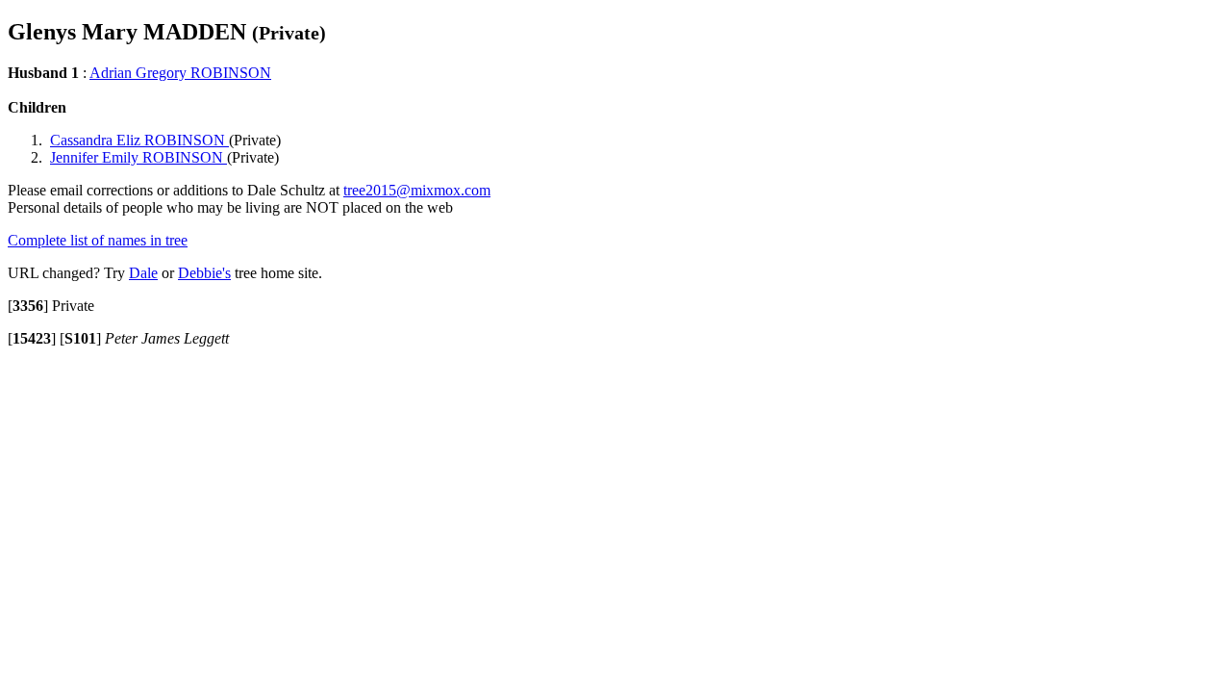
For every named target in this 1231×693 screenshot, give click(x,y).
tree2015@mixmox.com (416, 190)
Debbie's (204, 273)
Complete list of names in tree (98, 240)
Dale (143, 273)
